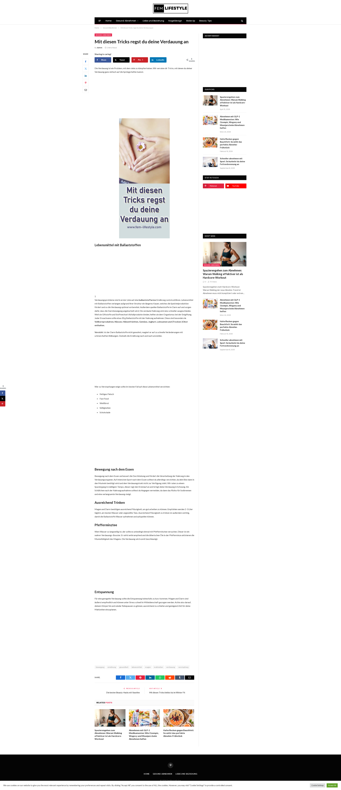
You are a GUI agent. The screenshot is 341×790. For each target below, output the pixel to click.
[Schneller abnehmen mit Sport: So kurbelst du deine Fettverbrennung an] (210, 162)
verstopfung (183, 667)
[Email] (86, 90)
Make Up (190, 20)
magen (148, 667)
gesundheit (123, 667)
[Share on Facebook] (2, 393)
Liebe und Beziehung (153, 20)
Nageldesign (175, 20)
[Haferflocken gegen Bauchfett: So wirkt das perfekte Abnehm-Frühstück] (178, 718)
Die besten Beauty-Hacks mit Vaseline (123, 692)
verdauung (170, 667)
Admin (99, 48)
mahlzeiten (158, 667)
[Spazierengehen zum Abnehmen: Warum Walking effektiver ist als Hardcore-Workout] (110, 718)
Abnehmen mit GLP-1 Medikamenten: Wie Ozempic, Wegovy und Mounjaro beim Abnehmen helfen (144, 734)
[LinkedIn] (86, 76)
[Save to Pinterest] (2, 404)
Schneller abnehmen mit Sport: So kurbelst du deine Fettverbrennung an (232, 161)
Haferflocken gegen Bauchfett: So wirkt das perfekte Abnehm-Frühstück (178, 733)
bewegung (100, 667)
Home (108, 20)
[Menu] (100, 21)
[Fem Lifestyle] (170, 8)
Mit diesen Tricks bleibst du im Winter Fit (167, 692)
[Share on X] (2, 398)
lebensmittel (137, 667)
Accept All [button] (332, 785)
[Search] (242, 21)
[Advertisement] (144, 95)
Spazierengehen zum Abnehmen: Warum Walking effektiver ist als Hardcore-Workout (108, 734)
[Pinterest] (86, 83)
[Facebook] (86, 61)
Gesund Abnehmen (126, 20)
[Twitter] (86, 68)
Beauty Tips (205, 20)
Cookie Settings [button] (317, 785)
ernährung (112, 667)
